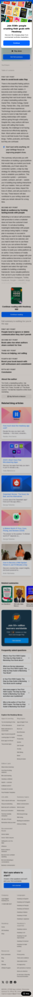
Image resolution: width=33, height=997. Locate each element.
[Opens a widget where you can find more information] (26, 993)
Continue (16, 43)
